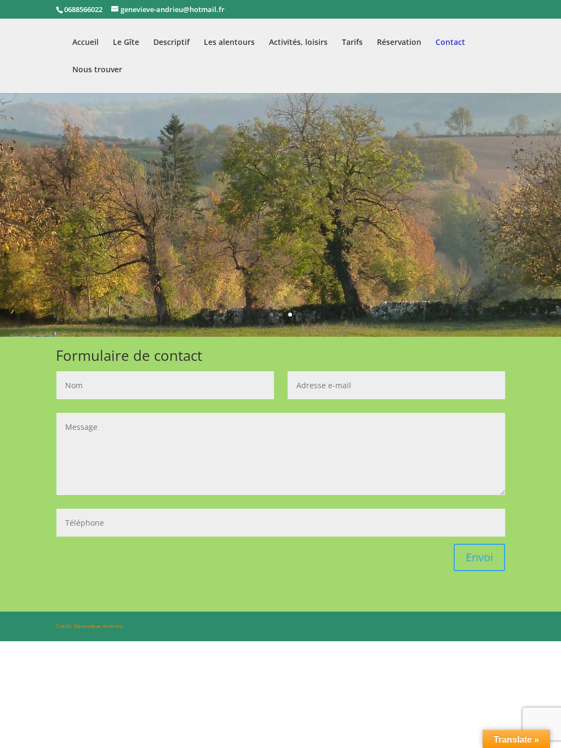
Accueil (85, 42)
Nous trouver (97, 70)
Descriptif (171, 42)
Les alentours (229, 42)
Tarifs (352, 42)
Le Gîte (126, 42)
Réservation (399, 42)
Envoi (479, 557)
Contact (450, 42)
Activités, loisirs (298, 42)
